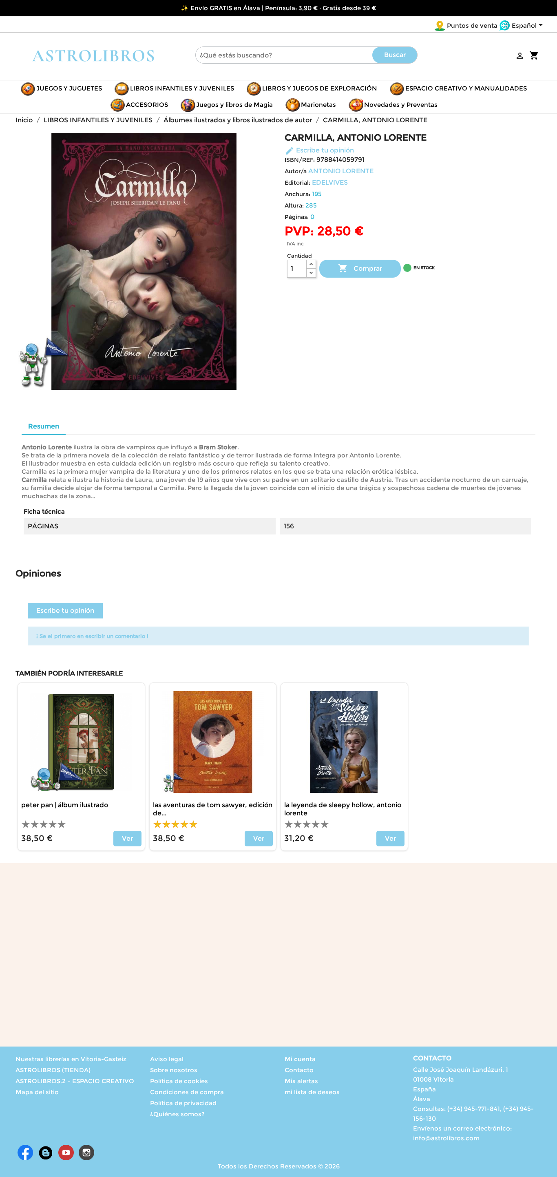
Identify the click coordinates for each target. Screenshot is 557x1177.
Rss (45, 1152)
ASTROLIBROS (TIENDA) (53, 1070)
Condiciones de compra (187, 1092)
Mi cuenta (300, 1059)
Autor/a (296, 171)
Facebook (25, 1152)
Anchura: (297, 194)
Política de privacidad (183, 1103)
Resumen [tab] (43, 426)
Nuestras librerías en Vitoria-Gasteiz (70, 1059)
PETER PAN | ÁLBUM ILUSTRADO (64, 805)
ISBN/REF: (300, 159)
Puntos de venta (472, 25)
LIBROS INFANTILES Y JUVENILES (182, 88)
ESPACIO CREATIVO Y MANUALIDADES (466, 88)
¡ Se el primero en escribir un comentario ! (92, 636)
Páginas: (297, 217)
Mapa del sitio (37, 1092)
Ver (127, 838)
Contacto (299, 1070)
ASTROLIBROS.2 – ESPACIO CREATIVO (74, 1081)
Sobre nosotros (173, 1070)
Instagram (86, 1152)
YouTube (66, 1152)
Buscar (395, 55)
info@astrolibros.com (446, 1138)
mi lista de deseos (312, 1092)
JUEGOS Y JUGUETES (69, 88)
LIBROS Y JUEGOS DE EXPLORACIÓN (319, 88)
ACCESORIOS (147, 104)
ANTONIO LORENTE (341, 171)
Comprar (360, 268)
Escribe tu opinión (319, 150)
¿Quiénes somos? (177, 1114)
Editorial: (297, 182)
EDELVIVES (330, 182)
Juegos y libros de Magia (234, 104)
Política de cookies (179, 1081)
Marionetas (318, 104)
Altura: (294, 205)
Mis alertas (301, 1081)
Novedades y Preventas (401, 104)
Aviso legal (166, 1059)
